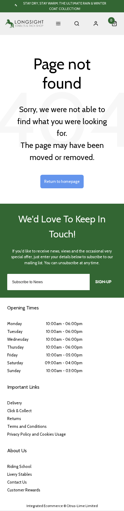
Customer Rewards (23, 489)
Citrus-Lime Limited (82, 506)
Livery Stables (19, 474)
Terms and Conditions (27, 426)
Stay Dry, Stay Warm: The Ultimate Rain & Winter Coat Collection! (64, 6)
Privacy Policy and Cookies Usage (36, 434)
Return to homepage (62, 181)
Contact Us (17, 482)
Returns (14, 418)
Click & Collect (19, 410)
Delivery (14, 402)
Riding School (19, 466)
